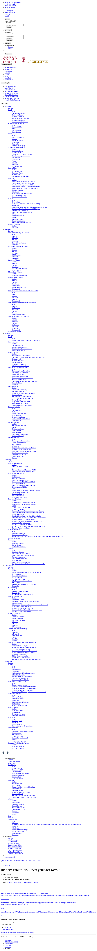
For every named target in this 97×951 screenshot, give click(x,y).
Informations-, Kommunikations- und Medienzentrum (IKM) (30, 605)
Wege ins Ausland (17, 697)
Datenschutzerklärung (11, 942)
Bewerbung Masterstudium (20, 372)
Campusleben (12, 168)
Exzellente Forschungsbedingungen (22, 212)
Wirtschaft (8, 78)
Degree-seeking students (19, 685)
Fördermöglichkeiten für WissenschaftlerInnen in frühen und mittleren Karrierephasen (37, 536)
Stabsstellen (15, 586)
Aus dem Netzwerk (18, 804)
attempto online (16, 152)
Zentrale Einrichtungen (15, 596)
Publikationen (16, 157)
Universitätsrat (16, 130)
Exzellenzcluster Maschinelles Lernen (23, 485)
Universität (8, 106)
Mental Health (16, 400)
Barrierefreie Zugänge (25, 893)
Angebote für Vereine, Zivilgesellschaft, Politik (26, 186)
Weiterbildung (9, 79)
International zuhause (18, 716)
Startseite (7, 865)
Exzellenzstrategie (10, 90)
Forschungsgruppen (18, 495)
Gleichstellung (16, 255)
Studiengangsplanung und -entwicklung (24, 795)
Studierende (8, 69)
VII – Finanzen (16, 582)
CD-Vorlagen (20, 902)
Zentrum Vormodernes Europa (21, 528)
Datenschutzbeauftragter (19, 654)
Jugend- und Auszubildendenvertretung (24, 647)
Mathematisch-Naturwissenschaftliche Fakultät (22, 303)
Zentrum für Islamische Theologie (18, 316)
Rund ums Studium (14, 422)
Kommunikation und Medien (20, 773)
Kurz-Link (8, 947)
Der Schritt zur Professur (19, 559)
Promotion (15, 313)
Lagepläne (15, 227)
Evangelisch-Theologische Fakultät (18, 233)
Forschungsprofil (17, 721)
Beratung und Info (13, 386)
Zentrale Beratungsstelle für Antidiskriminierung (26, 659)
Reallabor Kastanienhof (19, 195)
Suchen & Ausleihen (18, 617)
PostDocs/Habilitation (18, 314)
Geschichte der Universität (20, 122)
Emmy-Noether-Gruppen (19, 497)
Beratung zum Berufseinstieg (20, 441)
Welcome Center (13, 727)
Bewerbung (15, 700)
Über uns (15, 622)
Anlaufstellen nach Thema (20, 403)
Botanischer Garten (18, 599)
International (16, 289)
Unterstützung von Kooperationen (22, 726)
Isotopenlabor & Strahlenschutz (21, 606)
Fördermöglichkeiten (18, 831)
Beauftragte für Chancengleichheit (22, 594)
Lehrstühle (15, 253)
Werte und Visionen (18, 116)
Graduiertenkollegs (17, 494)
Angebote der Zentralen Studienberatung (24, 797)
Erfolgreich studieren (18, 417)
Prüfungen (15, 412)
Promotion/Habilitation (19, 287)
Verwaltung (11, 569)
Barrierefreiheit (9, 943)
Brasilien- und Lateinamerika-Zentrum (23, 502)
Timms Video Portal (76, 912)
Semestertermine (17, 895)
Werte (14, 214)
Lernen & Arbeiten (17, 618)
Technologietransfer (18, 543)
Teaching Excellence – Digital (21, 792)
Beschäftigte (8, 71)
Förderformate (16, 785)
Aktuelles (15, 238)
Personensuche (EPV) (11, 91)
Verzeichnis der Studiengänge (21, 355)
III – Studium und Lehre (19, 576)
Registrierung (16, 802)
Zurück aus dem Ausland (19, 705)
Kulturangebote (16, 432)
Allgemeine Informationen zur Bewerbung (25, 381)
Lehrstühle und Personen (19, 268)
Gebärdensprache (10, 12)
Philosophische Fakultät (15, 277)
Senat (13, 128)
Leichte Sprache (9, 10)
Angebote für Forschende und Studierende (25, 188)
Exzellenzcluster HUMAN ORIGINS (23, 482)
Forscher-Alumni (17, 724)
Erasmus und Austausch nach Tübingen (24, 688)
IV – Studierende (17, 577)
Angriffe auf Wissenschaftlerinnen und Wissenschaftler (28, 564)
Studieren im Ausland (14, 693)
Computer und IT (17, 770)
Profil (10, 110)
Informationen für (6, 64)
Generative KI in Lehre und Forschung (23, 787)
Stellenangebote (26, 895)
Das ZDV (15, 639)
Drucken (7, 948)
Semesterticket (16, 431)
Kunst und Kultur (17, 173)
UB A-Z (14, 623)
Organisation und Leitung (16, 123)
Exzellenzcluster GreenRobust (21, 480)
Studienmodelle (16, 359)
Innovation (11, 540)
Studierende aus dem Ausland (17, 681)
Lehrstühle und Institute (19, 243)
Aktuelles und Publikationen (16, 147)
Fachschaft (15, 258)
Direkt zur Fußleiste (10, 6)
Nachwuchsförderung (14, 529)
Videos (14, 161)
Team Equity (16, 593)
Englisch (11, 48)
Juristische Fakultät (14, 260)
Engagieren (15, 812)
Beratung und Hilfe (18, 768)
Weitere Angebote (5, 899)
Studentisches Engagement (20, 434)
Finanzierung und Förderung (20, 702)
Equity (10, 134)
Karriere (10, 198)
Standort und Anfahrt (14, 224)
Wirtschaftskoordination (19, 547)
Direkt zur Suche (10, 7)
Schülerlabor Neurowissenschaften (22, 193)
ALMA (3, 912)
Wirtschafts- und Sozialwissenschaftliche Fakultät (23, 291)
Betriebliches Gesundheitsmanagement (23, 652)
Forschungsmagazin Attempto (21, 156)
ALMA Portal (9, 88)
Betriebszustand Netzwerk (8, 902)
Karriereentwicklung (18, 215)
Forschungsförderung (18, 552)
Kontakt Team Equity (18, 145)
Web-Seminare (16, 444)
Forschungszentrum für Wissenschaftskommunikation (28, 512)
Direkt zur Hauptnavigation (13, 2)
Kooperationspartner (14, 538)
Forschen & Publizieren (19, 620)
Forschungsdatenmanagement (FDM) (23, 471)
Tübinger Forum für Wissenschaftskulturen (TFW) (27, 521)
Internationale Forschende (20, 210)
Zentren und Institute (14, 499)
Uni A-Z (7, 14)
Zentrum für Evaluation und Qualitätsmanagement (27, 610)
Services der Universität (19, 741)
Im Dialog (11, 178)
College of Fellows (17, 509)
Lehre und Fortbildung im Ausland (18, 743)
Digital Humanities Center (20, 466)
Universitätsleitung (17, 127)
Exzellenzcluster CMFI (19, 478)
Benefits (14, 217)
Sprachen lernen (13, 707)
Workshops (15, 446)
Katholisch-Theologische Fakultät (18, 246)
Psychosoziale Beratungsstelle (21, 657)
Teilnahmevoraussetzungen (20, 829)
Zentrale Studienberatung (12, 100)
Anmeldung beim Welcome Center (22, 731)
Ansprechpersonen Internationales (22, 676)
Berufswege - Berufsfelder (20, 453)
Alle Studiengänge (10, 86)
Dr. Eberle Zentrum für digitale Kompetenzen (25, 601)
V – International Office (19, 579)
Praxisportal (66, 912)
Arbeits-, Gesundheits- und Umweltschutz (24, 651)
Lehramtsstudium (17, 362)
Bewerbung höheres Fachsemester (22, 378)
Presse (6, 76)
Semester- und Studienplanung (21, 419)
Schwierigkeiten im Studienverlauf (22, 398)
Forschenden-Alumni (18, 807)
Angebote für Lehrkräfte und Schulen (23, 181)
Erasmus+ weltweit (18, 748)
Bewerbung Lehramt (18, 374)
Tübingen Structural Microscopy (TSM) (24, 470)
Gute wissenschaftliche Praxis (21, 562)
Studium (14, 239)
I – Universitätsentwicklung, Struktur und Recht (26, 572)
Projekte (14, 640)
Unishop (8, 904)
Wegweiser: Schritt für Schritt (21, 401)
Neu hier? (15, 632)
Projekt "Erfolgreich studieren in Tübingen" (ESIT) (27, 340)
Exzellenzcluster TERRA (19, 487)
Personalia (15, 164)
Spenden (14, 811)
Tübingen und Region (18, 221)
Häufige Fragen (17, 833)
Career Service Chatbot (19, 442)
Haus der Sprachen (17, 710)
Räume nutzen (16, 777)
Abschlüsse (15, 828)
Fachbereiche (16, 285)
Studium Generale (17, 190)
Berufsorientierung (14, 437)
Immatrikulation (17, 383)
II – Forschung (16, 574)
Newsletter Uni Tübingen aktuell (22, 154)
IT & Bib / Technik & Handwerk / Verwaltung (26, 204)
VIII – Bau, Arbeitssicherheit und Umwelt (24, 584)
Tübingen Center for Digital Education (23, 519)
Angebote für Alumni (18, 456)
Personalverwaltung (18, 775)
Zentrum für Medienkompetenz (21, 611)
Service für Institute (18, 736)
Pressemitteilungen (17, 151)
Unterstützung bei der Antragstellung (23, 555)
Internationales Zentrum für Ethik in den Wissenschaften (29, 518)
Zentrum (14, 320)
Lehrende (7, 73)
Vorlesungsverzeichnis (11, 96)
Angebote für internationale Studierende (24, 448)
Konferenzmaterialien (31, 902)
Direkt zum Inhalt (10, 4)
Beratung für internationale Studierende (24, 393)
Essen (14, 427)
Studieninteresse (13, 342)
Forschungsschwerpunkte (19, 275)
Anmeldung (15, 835)
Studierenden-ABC (18, 345)
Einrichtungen (16, 270)
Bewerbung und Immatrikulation (18, 367)
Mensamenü (47, 902)
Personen (15, 244)
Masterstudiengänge (18, 361)
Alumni (7, 74)
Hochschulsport (17, 603)
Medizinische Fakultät (15, 272)
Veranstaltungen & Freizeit (20, 738)
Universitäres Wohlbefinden (20, 176)
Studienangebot (13, 352)
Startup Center (16, 545)
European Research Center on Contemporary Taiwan (28, 511)
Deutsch (10, 47)
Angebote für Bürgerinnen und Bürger (23, 185)
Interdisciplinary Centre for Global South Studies (26, 516)
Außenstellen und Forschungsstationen (23, 673)
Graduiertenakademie (18, 533)
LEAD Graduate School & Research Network (26, 490)
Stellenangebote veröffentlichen (21, 222)
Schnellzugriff (5, 83)
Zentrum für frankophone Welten (22, 524)
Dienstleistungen (17, 635)
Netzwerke (15, 144)
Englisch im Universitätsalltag (21, 680)
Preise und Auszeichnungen (20, 118)
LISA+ (14, 468)
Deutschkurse (16, 712)
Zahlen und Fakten (17, 115)
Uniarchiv (15, 625)
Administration (16, 415)
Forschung (15, 241)
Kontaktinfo (3, 915)
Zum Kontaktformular (7, 929)
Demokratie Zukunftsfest (19, 197)
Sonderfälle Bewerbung (19, 379)
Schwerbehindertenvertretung (21, 649)
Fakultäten (8, 229)
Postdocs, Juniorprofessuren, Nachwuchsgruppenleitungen (29, 207)
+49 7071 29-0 (7, 928)
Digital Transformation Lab (20, 656)
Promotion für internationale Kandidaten (24, 687)
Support (14, 637)
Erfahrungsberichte (17, 698)
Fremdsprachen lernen (18, 714)
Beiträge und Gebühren (19, 413)
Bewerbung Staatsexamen (20, 376)
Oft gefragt (15, 634)
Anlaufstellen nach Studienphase (22, 405)
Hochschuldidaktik (17, 794)
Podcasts (14, 163)
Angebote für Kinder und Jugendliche (23, 183)
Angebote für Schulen (18, 350)
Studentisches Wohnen (19, 425)
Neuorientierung (17, 420)
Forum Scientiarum (18, 514)
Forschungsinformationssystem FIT (29, 912)
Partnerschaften (16, 669)
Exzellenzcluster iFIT (18, 483)
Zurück (10, 108)
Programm (15, 826)
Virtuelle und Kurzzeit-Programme (22, 690)
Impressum (8, 940)
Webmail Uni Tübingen (12, 98)
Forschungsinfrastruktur (15, 463)
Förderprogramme (17, 140)
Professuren (15, 205)
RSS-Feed (8, 945)
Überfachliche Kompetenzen (20, 366)
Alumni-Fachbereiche (18, 809)
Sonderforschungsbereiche (20, 492)
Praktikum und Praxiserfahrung (21, 449)
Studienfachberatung (18, 391)
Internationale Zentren (18, 675)
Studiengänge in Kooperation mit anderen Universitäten (28, 357)
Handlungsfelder (17, 142)
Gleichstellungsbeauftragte (20, 591)
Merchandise (16, 175)
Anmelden (9, 40)
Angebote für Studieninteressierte (22, 349)
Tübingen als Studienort (19, 347)
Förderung (15, 722)
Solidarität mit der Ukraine (20, 678)
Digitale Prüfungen (17, 790)
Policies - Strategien (18, 137)
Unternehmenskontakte (19, 454)
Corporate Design (17, 778)
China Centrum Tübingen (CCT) (22, 507)
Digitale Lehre (16, 789)
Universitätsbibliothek (11, 95)
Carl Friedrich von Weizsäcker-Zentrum (24, 504)
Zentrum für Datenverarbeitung (17, 628)
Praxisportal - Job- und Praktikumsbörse (24, 451)
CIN (13, 489)
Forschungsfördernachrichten (21, 553)
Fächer (14, 294)
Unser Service (16, 733)
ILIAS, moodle (44, 912)
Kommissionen (16, 132)
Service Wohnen (17, 734)
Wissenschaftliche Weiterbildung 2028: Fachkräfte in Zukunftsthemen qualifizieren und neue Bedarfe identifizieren (46, 824)
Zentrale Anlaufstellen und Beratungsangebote (22, 642)
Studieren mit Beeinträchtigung (21, 396)
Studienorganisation (14, 407)
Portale (2, 908)
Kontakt (7, 16)
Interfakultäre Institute (14, 332)
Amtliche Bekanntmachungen (10, 893)
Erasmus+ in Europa (18, 746)
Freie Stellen (16, 202)
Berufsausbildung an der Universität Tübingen (26, 209)
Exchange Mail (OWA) (12, 912)
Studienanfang (16, 410)
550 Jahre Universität (18, 113)
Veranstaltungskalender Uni (19, 904)
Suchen (9, 27)
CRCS (14, 506)
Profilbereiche (16, 477)
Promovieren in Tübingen (19, 535)
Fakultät (14, 236)
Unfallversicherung (18, 436)
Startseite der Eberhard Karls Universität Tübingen (23, 882)
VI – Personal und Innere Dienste (22, 581)
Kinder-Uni (15, 192)
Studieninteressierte (10, 67)
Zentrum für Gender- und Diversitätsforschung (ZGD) (28, 526)
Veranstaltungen (17, 166)
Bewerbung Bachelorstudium (21, 371)
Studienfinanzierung (18, 429)
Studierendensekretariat (11, 93)
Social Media (16, 159)
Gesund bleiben (17, 771)
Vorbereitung (16, 704)
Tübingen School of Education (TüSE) (23, 608)
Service (14, 139)
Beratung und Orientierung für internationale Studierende (29, 692)
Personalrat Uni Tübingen (20, 646)
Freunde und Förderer (18, 120)
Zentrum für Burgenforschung (21, 523)
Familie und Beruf (17, 219)
